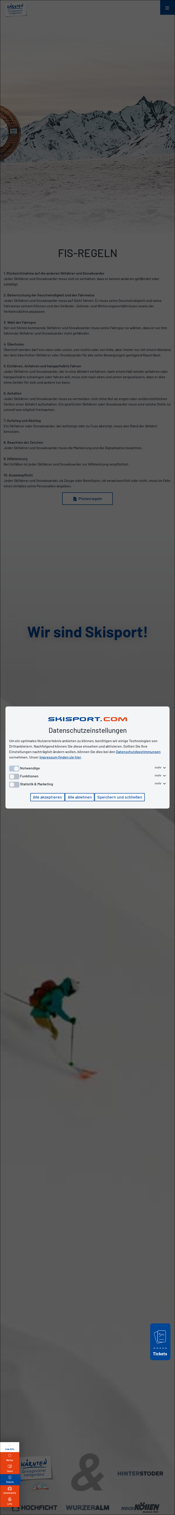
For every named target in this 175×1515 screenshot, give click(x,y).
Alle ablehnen (80, 796)
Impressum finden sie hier (60, 757)
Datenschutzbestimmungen (138, 751)
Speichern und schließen (119, 796)
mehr (158, 767)
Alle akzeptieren (47, 796)
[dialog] (87, 757)
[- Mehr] (160, 1361)
